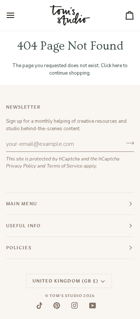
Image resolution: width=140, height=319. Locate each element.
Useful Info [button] (23, 225)
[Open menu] (17, 15)
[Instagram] (74, 305)
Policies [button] (18, 247)
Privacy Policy (21, 166)
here (117, 65)
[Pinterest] (56, 305)
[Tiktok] (40, 305)
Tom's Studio (66, 296)
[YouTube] (92, 305)
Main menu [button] (21, 203)
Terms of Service (65, 166)
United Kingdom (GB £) (65, 281)
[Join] (128, 143)
